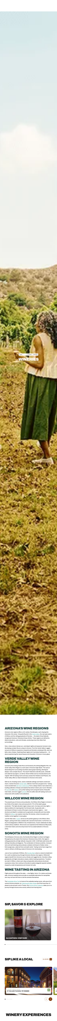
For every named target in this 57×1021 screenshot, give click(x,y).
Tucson (18, 818)
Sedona (16, 790)
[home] (9, 3)
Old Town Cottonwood (22, 785)
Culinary (29, 354)
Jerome (24, 792)
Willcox (13, 814)
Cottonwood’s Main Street (29, 883)
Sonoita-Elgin (31, 853)
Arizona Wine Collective (36, 885)
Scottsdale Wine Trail (13, 881)
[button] (53, 2)
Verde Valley (35, 734)
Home (20, 354)
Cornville (8, 790)
